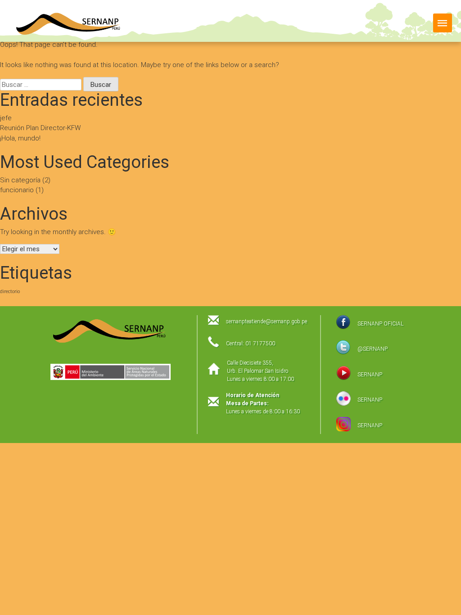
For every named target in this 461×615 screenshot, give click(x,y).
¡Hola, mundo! (20, 138)
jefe (6, 118)
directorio (10, 291)
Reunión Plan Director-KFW (40, 128)
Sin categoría (20, 180)
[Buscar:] (41, 85)
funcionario (17, 190)
